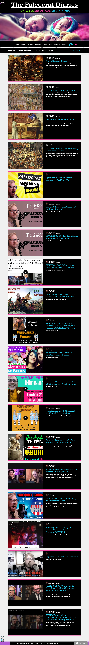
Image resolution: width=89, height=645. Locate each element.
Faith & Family (40, 50)
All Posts (11, 50)
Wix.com (56, 643)
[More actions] (78, 58)
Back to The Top (2, 639)
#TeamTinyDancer (25, 50)
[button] (67, 50)
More (51, 50)
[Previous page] (40, 638)
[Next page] (49, 638)
